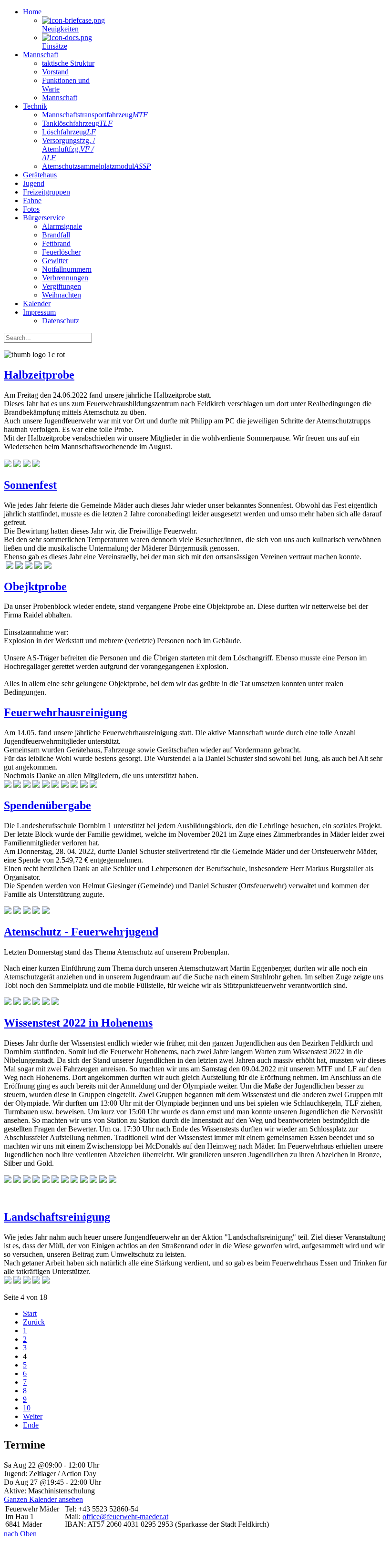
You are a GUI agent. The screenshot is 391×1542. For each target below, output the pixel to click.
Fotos (31, 209)
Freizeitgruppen (46, 192)
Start (30, 1313)
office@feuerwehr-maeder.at (125, 1516)
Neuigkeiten (60, 29)
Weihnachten (61, 295)
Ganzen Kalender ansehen (43, 1499)
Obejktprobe (35, 586)
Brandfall (56, 235)
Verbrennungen (65, 278)
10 (27, 1408)
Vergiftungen (61, 286)
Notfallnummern (67, 269)
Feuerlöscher (61, 252)
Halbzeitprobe (39, 375)
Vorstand (55, 72)
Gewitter (55, 261)
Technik (35, 106)
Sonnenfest (30, 485)
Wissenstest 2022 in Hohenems (78, 1023)
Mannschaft (40, 55)
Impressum (39, 312)
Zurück (34, 1322)
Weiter (32, 1416)
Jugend (33, 183)
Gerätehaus (40, 175)
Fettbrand (56, 243)
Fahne (32, 200)
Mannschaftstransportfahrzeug (95, 115)
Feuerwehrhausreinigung (65, 712)
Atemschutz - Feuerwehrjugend (81, 931)
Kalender (37, 303)
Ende (31, 1425)
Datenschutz (60, 321)
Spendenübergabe (47, 805)
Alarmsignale (62, 226)
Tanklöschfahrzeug (77, 123)
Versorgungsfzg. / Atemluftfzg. (68, 149)
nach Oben (20, 1534)
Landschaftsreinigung (57, 1217)
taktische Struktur (68, 63)
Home (32, 12)
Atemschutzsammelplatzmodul (96, 166)
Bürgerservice (44, 218)
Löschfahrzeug (69, 132)
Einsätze (54, 46)
